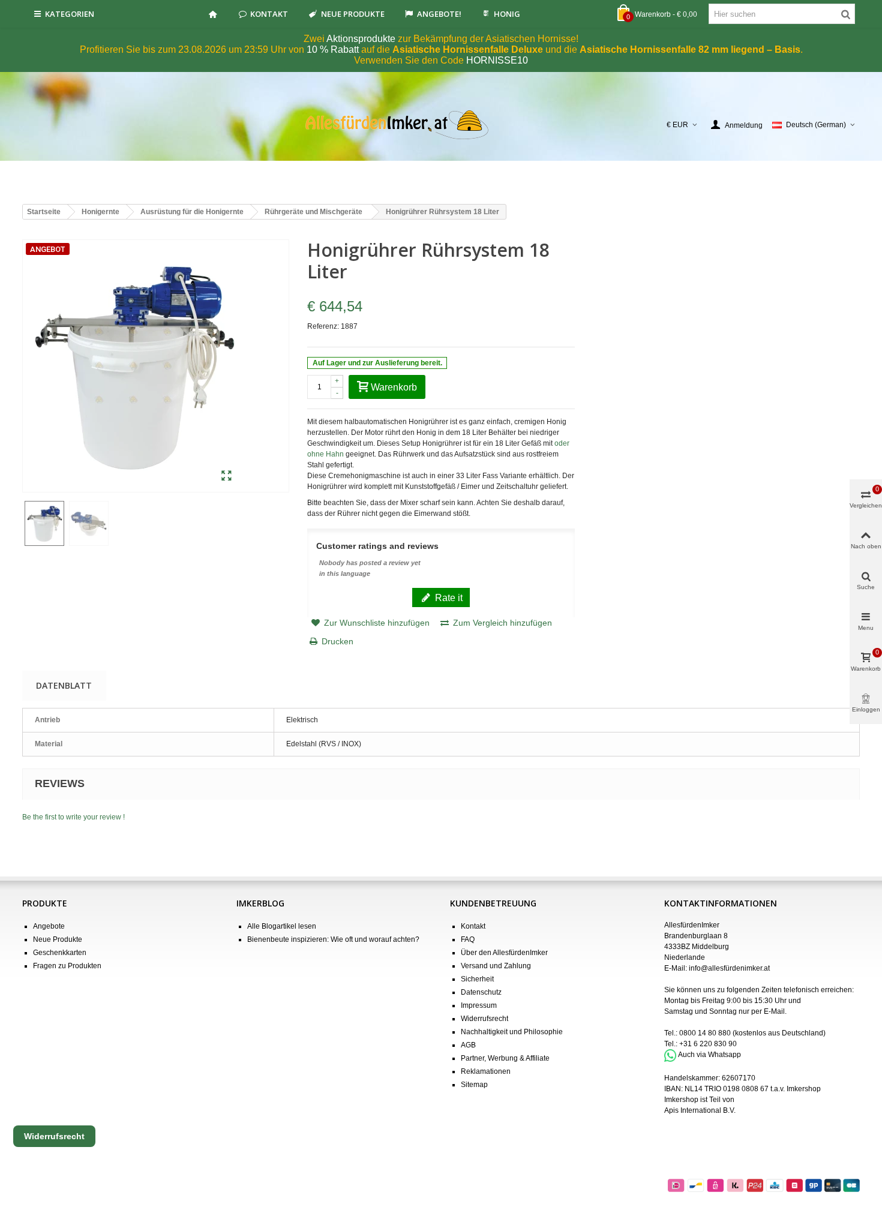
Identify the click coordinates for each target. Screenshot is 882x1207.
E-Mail (774, 1011)
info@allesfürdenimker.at (729, 968)
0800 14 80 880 (705, 1033)
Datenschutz (481, 992)
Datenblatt (64, 685)
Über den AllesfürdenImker (504, 952)
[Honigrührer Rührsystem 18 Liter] (226, 476)
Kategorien (69, 13)
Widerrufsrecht (484, 1018)
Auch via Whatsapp (709, 1055)
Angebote (49, 926)
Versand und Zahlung (496, 966)
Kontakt (269, 13)
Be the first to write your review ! (73, 817)
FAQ (468, 939)
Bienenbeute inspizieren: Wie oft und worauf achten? (333, 939)
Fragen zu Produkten (67, 966)
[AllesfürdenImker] (441, 124)
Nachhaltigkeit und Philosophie (512, 1032)
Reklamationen (486, 1071)
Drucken (337, 641)
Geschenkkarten (59, 952)
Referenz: (323, 326)
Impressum (479, 1005)
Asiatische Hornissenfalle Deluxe (467, 49)
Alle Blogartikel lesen (281, 926)
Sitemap (474, 1084)
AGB (468, 1045)
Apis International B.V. (700, 1110)
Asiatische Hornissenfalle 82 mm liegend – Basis (690, 49)
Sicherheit (477, 979)
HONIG (507, 13)
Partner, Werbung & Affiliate (505, 1058)
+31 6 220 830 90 (708, 1044)
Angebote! (439, 13)
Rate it (448, 597)
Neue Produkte (353, 13)
